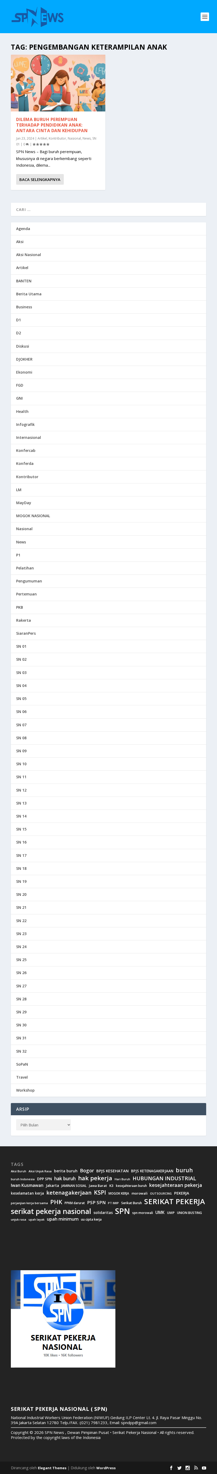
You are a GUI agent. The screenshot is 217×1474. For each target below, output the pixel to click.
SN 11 (21, 776)
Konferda (25, 463)
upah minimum (63, 1219)
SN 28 (21, 998)
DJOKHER (24, 359)
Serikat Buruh (131, 1203)
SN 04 (21, 685)
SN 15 (21, 829)
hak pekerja (95, 1178)
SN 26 (21, 972)
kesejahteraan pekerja (175, 1185)
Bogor (87, 1171)
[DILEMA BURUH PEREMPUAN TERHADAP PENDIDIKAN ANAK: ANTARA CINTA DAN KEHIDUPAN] (58, 83)
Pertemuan (26, 593)
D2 (18, 332)
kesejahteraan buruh (131, 1186)
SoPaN (22, 1064)
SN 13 (21, 803)
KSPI (100, 1192)
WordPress (106, 1468)
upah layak (36, 1219)
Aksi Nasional (28, 254)
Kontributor (57, 138)
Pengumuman (29, 580)
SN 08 (21, 737)
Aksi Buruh (18, 1171)
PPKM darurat (75, 1203)
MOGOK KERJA (118, 1193)
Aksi (20, 241)
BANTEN (23, 280)
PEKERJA (181, 1193)
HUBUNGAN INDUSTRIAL (164, 1178)
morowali (140, 1193)
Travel (22, 1077)
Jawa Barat (98, 1185)
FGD (19, 385)
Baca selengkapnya (39, 179)
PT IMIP (113, 1203)
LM (18, 489)
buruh (184, 1170)
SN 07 (21, 724)
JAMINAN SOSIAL (74, 1186)
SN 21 (21, 907)
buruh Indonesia (23, 1179)
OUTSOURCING (161, 1193)
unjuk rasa (18, 1219)
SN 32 (21, 1051)
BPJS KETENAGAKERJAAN (152, 1171)
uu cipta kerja (91, 1219)
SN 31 (21, 1037)
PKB (19, 607)
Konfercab (25, 450)
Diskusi (22, 346)
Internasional (28, 437)
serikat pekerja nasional (51, 1211)
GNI (19, 398)
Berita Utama (29, 293)
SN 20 (21, 894)
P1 (18, 554)
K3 (111, 1185)
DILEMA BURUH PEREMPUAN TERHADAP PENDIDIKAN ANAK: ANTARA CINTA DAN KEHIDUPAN (52, 124)
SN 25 (21, 959)
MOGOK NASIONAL (33, 515)
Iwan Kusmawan (27, 1185)
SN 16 (21, 842)
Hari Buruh (122, 1179)
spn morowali (142, 1213)
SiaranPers (26, 633)
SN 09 (21, 750)
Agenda (23, 228)
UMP (171, 1213)
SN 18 (21, 868)
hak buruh (65, 1179)
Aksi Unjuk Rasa (40, 1171)
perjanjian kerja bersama (29, 1203)
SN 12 (21, 790)
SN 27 (21, 985)
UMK (160, 1212)
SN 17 (21, 855)
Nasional (74, 138)
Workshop (25, 1090)
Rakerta (23, 620)
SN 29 (21, 1011)
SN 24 (21, 946)
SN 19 (21, 881)
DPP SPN (44, 1179)
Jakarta (52, 1185)
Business (24, 306)
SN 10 (21, 763)
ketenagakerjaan (69, 1192)
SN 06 (21, 711)
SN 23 (21, 933)
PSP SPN (96, 1202)
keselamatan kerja (27, 1193)
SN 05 (21, 698)
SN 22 (21, 920)
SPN (122, 1211)
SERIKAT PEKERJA (174, 1201)
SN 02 (21, 659)
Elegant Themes (52, 1468)
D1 (18, 319)
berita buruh (66, 1171)
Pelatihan (25, 567)
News (87, 138)
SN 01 (21, 646)
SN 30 (21, 1024)
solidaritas (103, 1212)
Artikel (42, 138)
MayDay (23, 502)
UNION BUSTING (189, 1213)
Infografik (25, 424)
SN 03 (21, 672)
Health (22, 411)
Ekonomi (24, 372)
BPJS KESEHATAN (112, 1170)
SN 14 (21, 816)
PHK (56, 1202)
